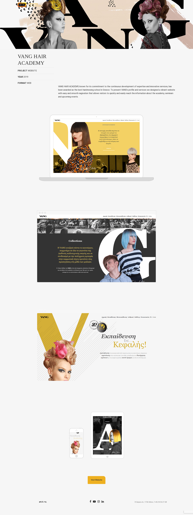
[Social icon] (91, 502)
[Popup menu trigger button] (172, 6)
